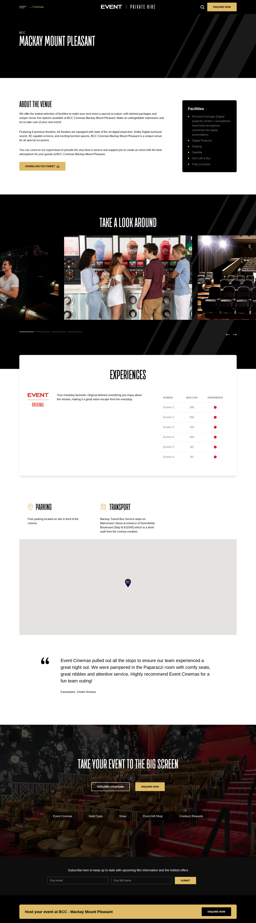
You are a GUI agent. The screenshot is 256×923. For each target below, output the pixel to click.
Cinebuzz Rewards (191, 816)
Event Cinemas (62, 816)
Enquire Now (222, 7)
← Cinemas (36, 6)
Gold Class (96, 816)
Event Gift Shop (152, 816)
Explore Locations (110, 786)
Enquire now (216, 911)
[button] (228, 334)
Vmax (122, 816)
